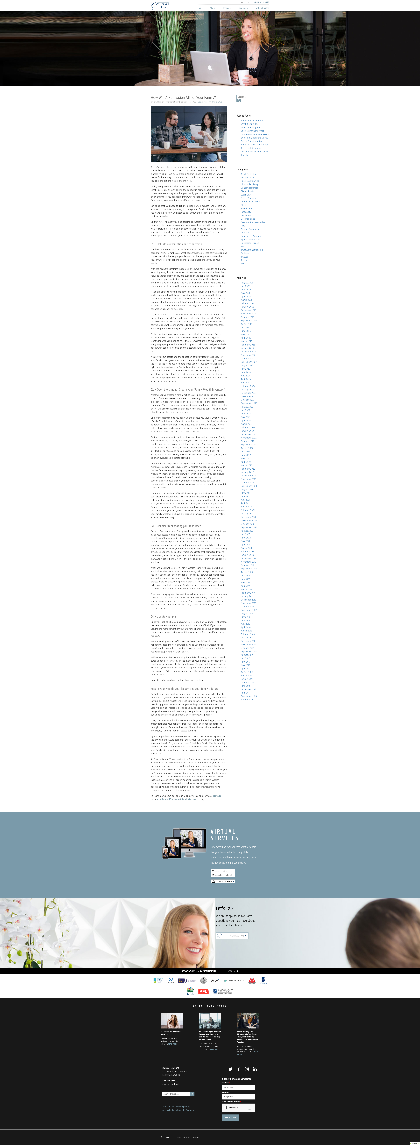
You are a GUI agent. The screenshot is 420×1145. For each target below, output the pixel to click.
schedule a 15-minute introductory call (177, 799)
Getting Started (262, 8)
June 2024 (246, 372)
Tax (242, 246)
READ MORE (172, 1044)
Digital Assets (247, 191)
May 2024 (245, 375)
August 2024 (247, 365)
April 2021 (246, 503)
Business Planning (250, 181)
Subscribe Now (230, 1117)
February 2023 (248, 427)
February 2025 (248, 344)
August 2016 (247, 672)
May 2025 (245, 334)
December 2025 (248, 310)
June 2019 (245, 579)
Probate (245, 232)
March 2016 (246, 675)
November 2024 (248, 355)
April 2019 (245, 586)
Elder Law (246, 194)
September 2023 (249, 403)
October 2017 (247, 648)
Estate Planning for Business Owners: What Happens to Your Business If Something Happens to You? (210, 1036)
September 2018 (249, 610)
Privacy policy (182, 1106)
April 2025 (246, 337)
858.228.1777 (167, 1084)
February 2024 (248, 386)
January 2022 (247, 472)
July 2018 (245, 616)
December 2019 (248, 558)
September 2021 (249, 486)
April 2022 (246, 461)
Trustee (244, 256)
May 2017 (245, 665)
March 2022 (246, 465)
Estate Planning (204, 102)
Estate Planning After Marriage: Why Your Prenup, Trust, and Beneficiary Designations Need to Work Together (254, 148)
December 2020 (248, 517)
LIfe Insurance (248, 218)
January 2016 (247, 679)
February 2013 (248, 699)
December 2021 (248, 475)
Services (227, 8)
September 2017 (249, 651)
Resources (243, 8)
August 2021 (247, 489)
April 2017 (245, 668)
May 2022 (245, 458)
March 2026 (246, 299)
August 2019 (247, 572)
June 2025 (246, 331)
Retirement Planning (251, 236)
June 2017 (245, 661)
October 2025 (247, 317)
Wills (220, 102)
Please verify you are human (231, 1102)
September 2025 (249, 320)
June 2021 (245, 496)
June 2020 (246, 537)
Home (200, 8)
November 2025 (248, 313)
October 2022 (247, 441)
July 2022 (245, 451)
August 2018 (247, 613)
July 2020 (245, 534)
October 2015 (247, 682)
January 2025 (247, 348)
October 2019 (247, 565)
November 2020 (249, 520)
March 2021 (246, 506)
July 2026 (245, 286)
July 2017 (245, 658)
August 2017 (247, 654)
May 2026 (245, 293)
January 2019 (247, 596)
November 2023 (248, 396)
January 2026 (247, 306)
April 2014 (246, 692)
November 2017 (248, 644)
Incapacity (246, 211)
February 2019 (248, 592)
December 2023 (248, 393)
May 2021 (245, 499)
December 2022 (248, 434)
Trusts (214, 102)
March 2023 (246, 424)
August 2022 (247, 448)
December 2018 (248, 599)
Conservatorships (249, 187)
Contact (247, 3)
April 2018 (246, 627)
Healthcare (246, 208)
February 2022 (248, 468)
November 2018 (248, 603)
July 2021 (245, 492)
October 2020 (247, 524)
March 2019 (246, 589)
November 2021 (248, 479)
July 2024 (245, 368)
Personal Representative (253, 222)
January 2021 (247, 513)
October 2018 (247, 606)
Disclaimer (191, 1110)
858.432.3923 (168, 1081)
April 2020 (246, 544)
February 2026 (248, 303)
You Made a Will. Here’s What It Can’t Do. (171, 1033)
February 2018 (248, 634)
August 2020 (247, 530)
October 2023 (247, 399)
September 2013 (249, 696)
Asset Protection (249, 174)
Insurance (246, 215)
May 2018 (245, 623)
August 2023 (247, 406)
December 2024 (248, 351)
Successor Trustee (250, 243)
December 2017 (248, 641)
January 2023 (247, 430)
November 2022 (249, 437)
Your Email (226, 1092)
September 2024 (249, 361)
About (212, 8)
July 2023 (245, 410)
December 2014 (248, 689)
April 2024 (246, 379)
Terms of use (168, 1106)
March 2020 (246, 548)
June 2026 (246, 289)
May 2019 (245, 582)
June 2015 (245, 685)
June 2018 (245, 620)
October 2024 (247, 358)
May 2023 (245, 417)
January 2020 (247, 554)
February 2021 (248, 510)
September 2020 (249, 527)
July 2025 (245, 327)
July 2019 (245, 575)
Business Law (247, 177)
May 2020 (245, 541)
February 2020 (248, 551)
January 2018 (247, 637)
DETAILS (231, 971)
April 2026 (246, 296)
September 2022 (249, 444)
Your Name (226, 1083)
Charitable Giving (249, 184)
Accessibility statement (173, 1110)
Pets (243, 225)
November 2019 (248, 561)
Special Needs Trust (251, 239)
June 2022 (246, 455)
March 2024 (246, 382)
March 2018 (246, 630)
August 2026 (247, 282)
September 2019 (249, 568)
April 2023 (246, 420)
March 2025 (246, 341)
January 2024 (247, 389)
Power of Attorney (250, 229)
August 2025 (247, 324)
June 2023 (246, 413)
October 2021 (247, 482)
